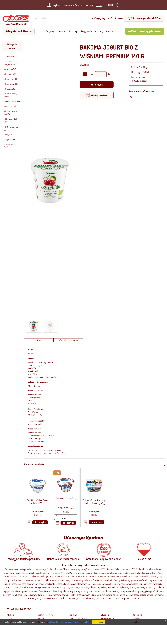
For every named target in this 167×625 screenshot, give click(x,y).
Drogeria (41, 618)
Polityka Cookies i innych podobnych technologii (69, 622)
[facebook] (117, 5)
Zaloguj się (99, 18)
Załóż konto (115, 18)
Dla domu (73, 614)
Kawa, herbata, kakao (78, 618)
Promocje (73, 31)
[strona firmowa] (111, 5)
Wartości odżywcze (68, 340)
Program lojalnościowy (92, 31)
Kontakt (110, 31)
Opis (38, 340)
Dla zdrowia (137, 614)
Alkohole (10, 614)
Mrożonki (136, 618)
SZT (85, 74)
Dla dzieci (105, 614)
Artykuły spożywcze (56, 31)
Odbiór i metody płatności (144, 31)
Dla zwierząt (12, 618)
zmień (99, 5)
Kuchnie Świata (107, 618)
